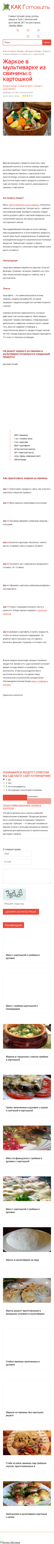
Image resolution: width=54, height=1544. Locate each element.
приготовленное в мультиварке (24, 204)
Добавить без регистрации (21, 912)
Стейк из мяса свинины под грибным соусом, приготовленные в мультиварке (26, 1465)
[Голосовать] (15, 798)
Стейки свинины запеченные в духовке (23, 1363)
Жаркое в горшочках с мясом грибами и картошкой (27, 1058)
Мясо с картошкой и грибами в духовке (23, 957)
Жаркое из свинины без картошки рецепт (24, 1414)
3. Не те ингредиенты (16, 786)
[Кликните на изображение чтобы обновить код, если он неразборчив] (14, 899)
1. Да (8, 779)
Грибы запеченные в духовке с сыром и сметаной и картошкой (27, 1109)
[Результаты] (39, 801)
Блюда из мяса (25, 85)
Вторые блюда (10, 85)
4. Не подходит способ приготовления (24, 790)
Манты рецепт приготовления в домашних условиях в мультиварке (25, 1312)
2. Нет (9, 783)
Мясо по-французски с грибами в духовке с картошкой (24, 1160)
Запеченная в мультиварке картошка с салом (26, 1515)
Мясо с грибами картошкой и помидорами (22, 1007)
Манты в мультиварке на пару (22, 1259)
